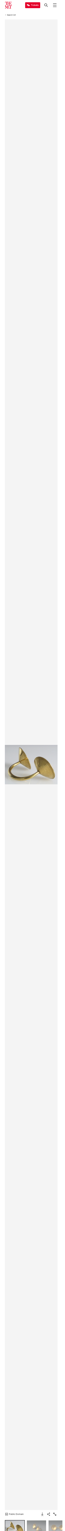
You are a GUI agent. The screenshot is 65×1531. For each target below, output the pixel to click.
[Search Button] (46, 5)
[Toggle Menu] (55, 5)
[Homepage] (8, 5)
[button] (31, 764)
